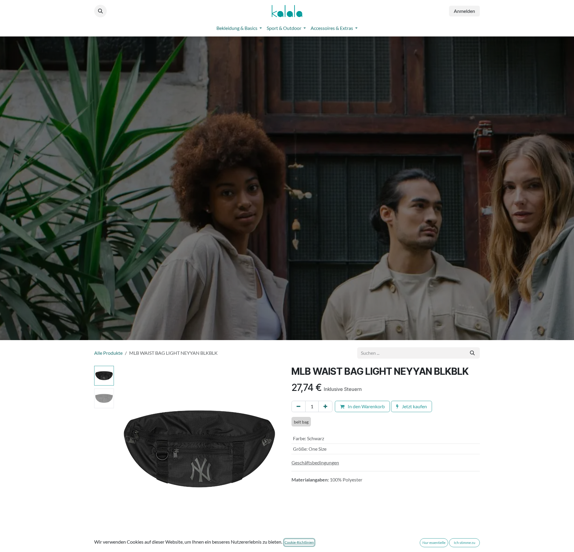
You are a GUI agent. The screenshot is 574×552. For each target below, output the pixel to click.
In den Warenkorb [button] (366, 406)
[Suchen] (472, 353)
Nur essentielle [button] (433, 542)
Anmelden (464, 11)
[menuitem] (239, 28)
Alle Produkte (108, 353)
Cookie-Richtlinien (299, 542)
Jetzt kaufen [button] (414, 406)
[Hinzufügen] (325, 406)
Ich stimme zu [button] (464, 542)
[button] (100, 11)
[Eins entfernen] (298, 406)
